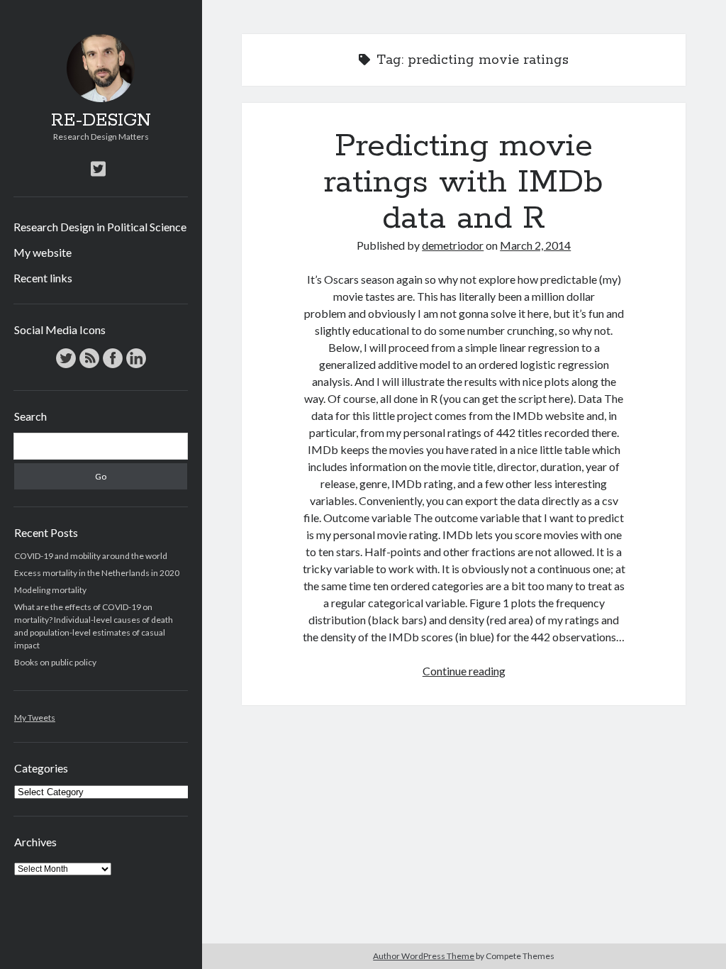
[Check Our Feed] (89, 366)
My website (42, 252)
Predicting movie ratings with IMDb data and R (463, 182)
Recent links (42, 277)
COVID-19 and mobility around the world (90, 555)
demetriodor (453, 245)
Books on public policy (55, 662)
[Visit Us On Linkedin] (135, 366)
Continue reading (464, 670)
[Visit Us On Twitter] (65, 366)
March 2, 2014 (535, 245)
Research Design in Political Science (99, 226)
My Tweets (34, 717)
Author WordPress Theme (423, 956)
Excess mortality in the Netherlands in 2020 (96, 572)
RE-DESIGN (101, 120)
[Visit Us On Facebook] (112, 366)
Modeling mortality (50, 590)
